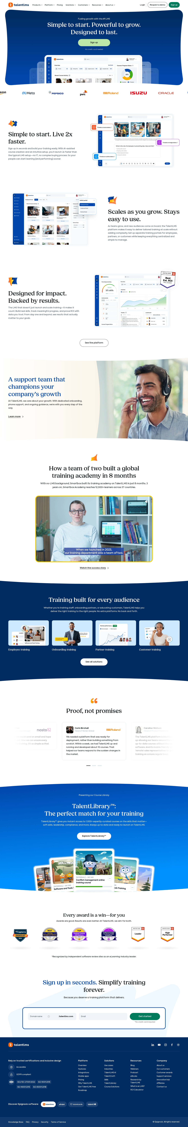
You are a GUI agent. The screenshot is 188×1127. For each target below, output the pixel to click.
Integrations (83, 1073)
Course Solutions (111, 1087)
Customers (83, 5)
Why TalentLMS (85, 1083)
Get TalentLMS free (87, 1087)
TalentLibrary (110, 1083)
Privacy (35, 1122)
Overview (82, 1065)
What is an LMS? (137, 1086)
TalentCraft (109, 1076)
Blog (132, 1065)
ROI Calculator (136, 1090)
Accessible (21, 1067)
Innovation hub (163, 1080)
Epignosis (159, 1122)
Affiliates (161, 1083)
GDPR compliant (23, 1074)
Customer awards (165, 1073)
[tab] (88, 765)
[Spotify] (178, 1045)
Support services (164, 1076)
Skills (106, 1080)
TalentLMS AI (110, 1073)
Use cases (108, 1065)
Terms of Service (58, 1122)
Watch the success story (93, 568)
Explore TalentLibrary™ (94, 836)
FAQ (27, 1122)
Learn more (14, 417)
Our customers (163, 1069)
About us (109, 5)
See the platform (94, 343)
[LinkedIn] (152, 1045)
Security (44, 1122)
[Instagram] (165, 1045)
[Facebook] (171, 1045)
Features (82, 1069)
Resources (96, 5)
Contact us (162, 1087)
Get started (145, 1016)
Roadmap (82, 1090)
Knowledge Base (15, 1122)
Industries (108, 1069)
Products (36, 5)
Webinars (134, 1069)
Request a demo (157, 5)
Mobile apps (83, 1076)
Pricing (60, 5)
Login (142, 5)
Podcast (134, 1073)
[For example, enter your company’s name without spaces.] (49, 1016)
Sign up (174, 5)
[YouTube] (159, 1045)
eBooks (133, 1076)
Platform (49, 5)
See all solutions (94, 662)
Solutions (70, 5)
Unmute (146, 501)
